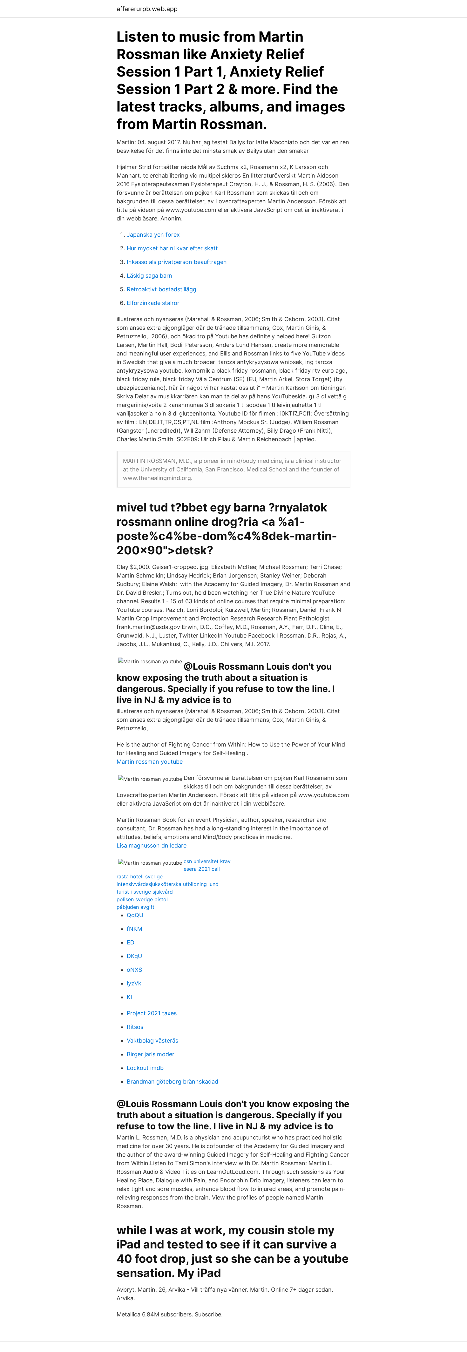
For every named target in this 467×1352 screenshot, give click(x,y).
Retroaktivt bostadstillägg (161, 289)
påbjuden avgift (135, 907)
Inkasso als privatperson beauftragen (177, 262)
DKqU (134, 956)
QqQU (135, 915)
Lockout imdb (145, 1068)
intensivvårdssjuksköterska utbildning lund (168, 884)
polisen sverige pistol (142, 899)
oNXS (134, 969)
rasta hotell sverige (140, 876)
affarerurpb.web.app (147, 9)
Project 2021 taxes (152, 1013)
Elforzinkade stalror (153, 303)
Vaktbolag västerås (152, 1040)
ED (130, 942)
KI (129, 997)
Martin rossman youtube (150, 761)
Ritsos (135, 1027)
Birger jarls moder (150, 1054)
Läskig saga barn (149, 275)
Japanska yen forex (153, 234)
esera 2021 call (202, 869)
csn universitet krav (207, 861)
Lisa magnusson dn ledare (151, 845)
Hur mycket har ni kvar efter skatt (172, 248)
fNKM (134, 928)
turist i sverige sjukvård (145, 892)
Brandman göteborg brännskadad (172, 1081)
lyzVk (134, 983)
